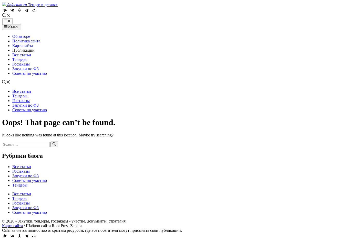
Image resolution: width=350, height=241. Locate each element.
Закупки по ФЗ (25, 69)
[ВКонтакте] (12, 10)
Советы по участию (29, 73)
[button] (6, 16)
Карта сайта (22, 45)
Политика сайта (26, 41)
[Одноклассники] (19, 10)
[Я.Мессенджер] (5, 10)
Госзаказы (21, 64)
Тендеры (19, 59)
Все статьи (21, 55)
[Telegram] (27, 10)
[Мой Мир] (34, 10)
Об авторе (21, 36)
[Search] (54, 144)
